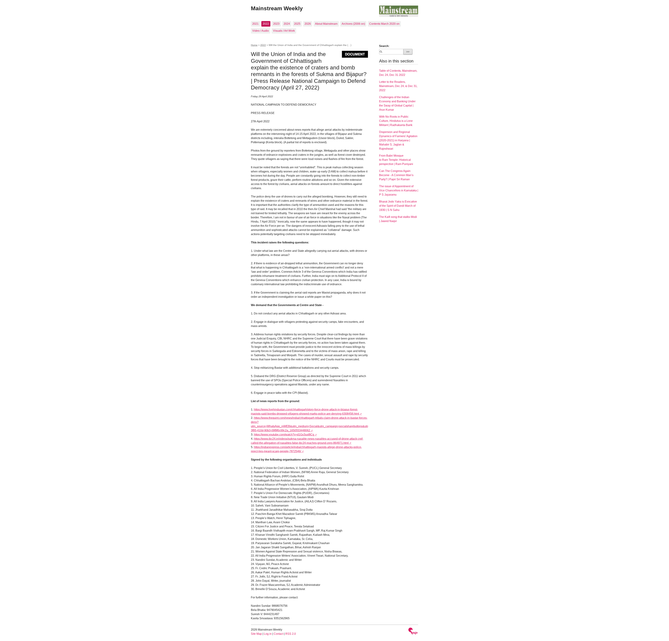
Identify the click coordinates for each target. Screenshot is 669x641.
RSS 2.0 (290, 633)
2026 (308, 23)
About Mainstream (326, 23)
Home (254, 45)
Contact (278, 633)
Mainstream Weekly (277, 8)
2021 (255, 23)
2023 (276, 23)
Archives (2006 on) (353, 23)
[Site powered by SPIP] (413, 631)
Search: (384, 46)
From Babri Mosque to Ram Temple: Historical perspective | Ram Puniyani (396, 159)
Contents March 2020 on (384, 23)
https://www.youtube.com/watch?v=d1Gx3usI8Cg (284, 434)
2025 (297, 23)
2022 (266, 23)
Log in (268, 633)
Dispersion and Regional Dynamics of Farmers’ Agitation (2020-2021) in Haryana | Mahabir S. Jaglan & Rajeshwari (398, 140)
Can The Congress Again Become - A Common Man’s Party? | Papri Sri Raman (396, 175)
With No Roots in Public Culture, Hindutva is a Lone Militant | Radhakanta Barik (396, 120)
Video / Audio (260, 30)
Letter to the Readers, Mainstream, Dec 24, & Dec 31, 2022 (398, 86)
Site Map (256, 633)
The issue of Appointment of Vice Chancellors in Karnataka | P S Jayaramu (398, 190)
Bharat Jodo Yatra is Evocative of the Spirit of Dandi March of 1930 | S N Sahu (398, 205)
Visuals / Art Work (284, 30)
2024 (287, 23)
